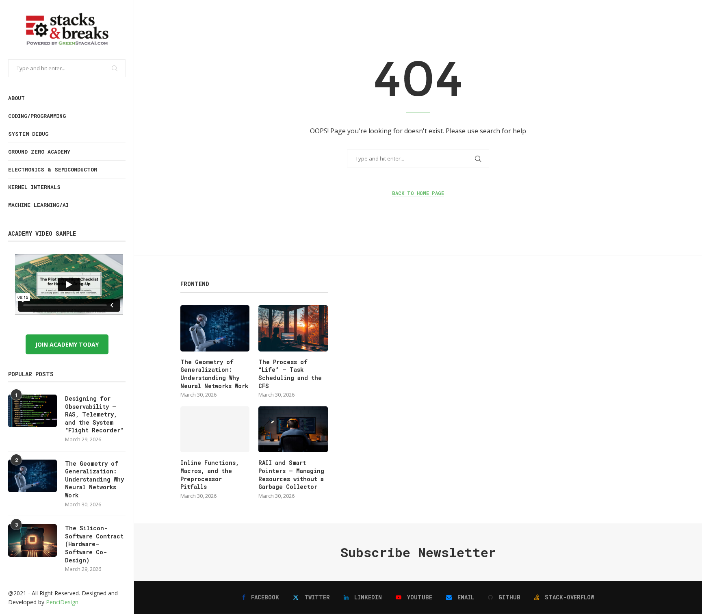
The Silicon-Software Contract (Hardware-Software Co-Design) (94, 544)
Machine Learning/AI (38, 204)
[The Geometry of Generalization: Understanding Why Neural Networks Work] (32, 476)
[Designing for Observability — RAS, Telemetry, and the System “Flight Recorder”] (32, 411)
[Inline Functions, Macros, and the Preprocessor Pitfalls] (214, 429)
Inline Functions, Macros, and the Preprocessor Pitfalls (209, 474)
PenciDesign (62, 602)
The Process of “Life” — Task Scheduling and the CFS (290, 374)
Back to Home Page (418, 193)
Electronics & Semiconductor (52, 169)
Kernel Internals (34, 187)
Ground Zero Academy (39, 151)
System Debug (28, 133)
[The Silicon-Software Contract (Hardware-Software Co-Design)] (32, 540)
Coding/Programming (37, 115)
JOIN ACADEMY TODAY (67, 344)
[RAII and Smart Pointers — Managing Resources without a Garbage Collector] (292, 429)
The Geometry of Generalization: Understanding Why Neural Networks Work (94, 479)
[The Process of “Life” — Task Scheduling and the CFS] (292, 328)
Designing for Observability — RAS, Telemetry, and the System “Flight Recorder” (94, 414)
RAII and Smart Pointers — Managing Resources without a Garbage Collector (291, 474)
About (16, 98)
